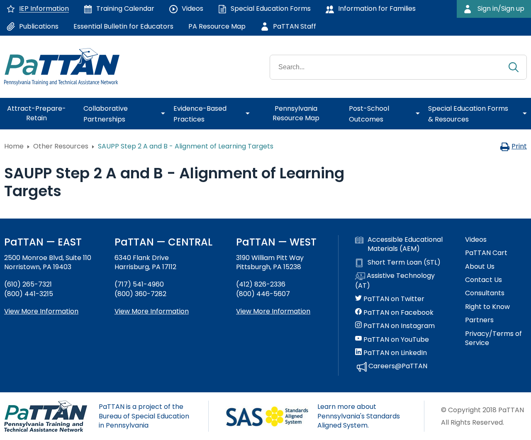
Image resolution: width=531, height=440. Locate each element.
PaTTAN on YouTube (395, 339)
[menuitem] (39, 113)
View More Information (41, 311)
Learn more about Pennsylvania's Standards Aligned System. (358, 416)
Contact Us (483, 279)
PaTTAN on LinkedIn (394, 352)
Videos (476, 239)
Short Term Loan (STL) (404, 262)
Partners (479, 320)
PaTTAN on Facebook (398, 312)
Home (14, 146)
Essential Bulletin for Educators (123, 26)
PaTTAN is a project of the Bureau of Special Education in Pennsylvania (144, 416)
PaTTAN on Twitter (393, 299)
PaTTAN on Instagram (398, 326)
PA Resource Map (217, 26)
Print (519, 146)
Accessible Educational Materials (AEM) (405, 244)
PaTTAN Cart (486, 253)
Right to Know (487, 306)
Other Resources (60, 146)
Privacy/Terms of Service (493, 338)
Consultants (484, 293)
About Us (479, 266)
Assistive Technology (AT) (395, 280)
